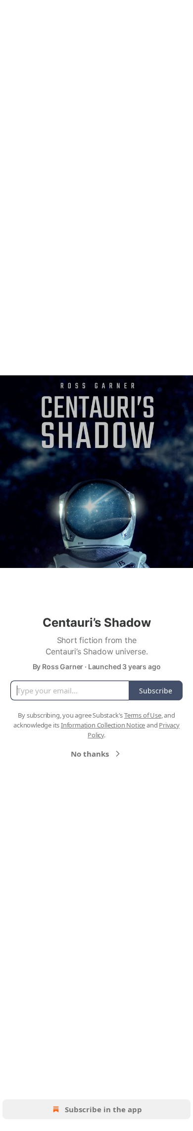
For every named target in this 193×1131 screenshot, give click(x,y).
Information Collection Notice (103, 725)
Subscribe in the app (103, 1109)
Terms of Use (142, 715)
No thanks (90, 754)
